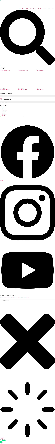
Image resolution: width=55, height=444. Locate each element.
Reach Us (39, 8)
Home (20, 8)
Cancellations (26, 297)
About (23, 8)
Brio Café (34, 8)
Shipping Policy (14, 297)
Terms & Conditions (8, 297)
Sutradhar (44, 8)
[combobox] (27, 300)
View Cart (3, 441)
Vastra (49, 8)
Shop (31, 8)
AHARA (27, 8)
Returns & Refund (21, 297)
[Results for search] (27, 409)
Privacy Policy (2, 297)
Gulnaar (53, 8)
